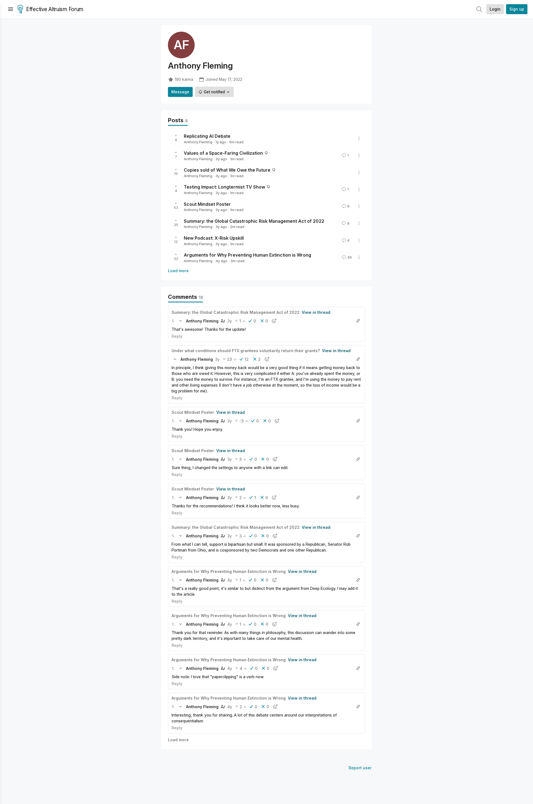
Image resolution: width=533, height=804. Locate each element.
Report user (360, 767)
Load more (178, 270)
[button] (173, 320)
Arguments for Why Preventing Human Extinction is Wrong (247, 255)
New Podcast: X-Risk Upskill (214, 238)
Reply (177, 336)
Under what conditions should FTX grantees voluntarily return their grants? (246, 350)
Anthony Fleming (198, 142)
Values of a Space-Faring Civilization (223, 153)
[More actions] (359, 138)
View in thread (316, 312)
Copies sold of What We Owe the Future (227, 170)
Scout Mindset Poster (207, 204)
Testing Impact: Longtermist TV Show (224, 187)
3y (229, 321)
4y (229, 580)
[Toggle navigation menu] (11, 9)
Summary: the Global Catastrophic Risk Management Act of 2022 (254, 221)
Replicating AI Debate (207, 136)
